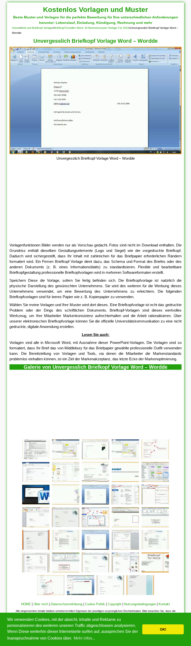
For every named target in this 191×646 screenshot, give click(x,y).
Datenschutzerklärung (66, 604)
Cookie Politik (95, 604)
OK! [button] (163, 629)
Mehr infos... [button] (84, 638)
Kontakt (164, 604)
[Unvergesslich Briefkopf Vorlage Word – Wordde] (95, 153)
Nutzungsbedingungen (140, 604)
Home (15, 27)
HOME (26, 604)
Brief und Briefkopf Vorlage (36, 27)
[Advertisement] (96, 205)
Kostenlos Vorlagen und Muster (95, 9)
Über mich (41, 604)
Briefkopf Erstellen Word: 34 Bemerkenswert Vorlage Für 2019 (91, 27)
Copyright (114, 604)
